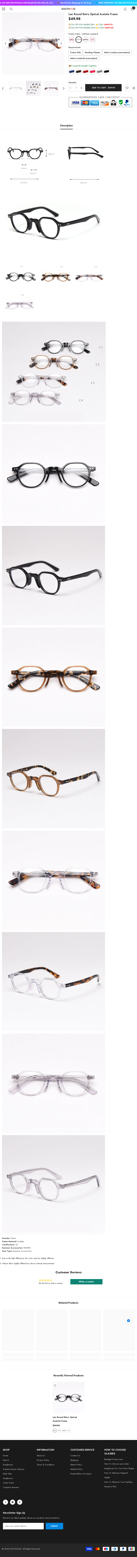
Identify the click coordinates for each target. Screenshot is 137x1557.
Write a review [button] (86, 1281)
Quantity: (72, 82)
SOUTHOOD (15, 1548)
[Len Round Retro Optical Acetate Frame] (68, 1397)
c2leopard (64, 1431)
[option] (33, 43)
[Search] (11, 9)
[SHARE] (132, 88)
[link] (18, 1355)
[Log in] (125, 8)
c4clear (69, 1431)
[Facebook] (5, 1502)
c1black (55, 1431)
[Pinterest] (19, 1502)
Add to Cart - (103, 87)
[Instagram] (12, 1502)
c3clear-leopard (59, 1431)
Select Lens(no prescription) (117, 52)
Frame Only (75, 52)
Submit (54, 1526)
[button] (5, 43)
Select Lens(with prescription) (83, 58)
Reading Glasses (92, 52)
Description (66, 125)
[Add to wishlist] (127, 88)
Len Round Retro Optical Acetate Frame (65, 1419)
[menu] (3, 9)
